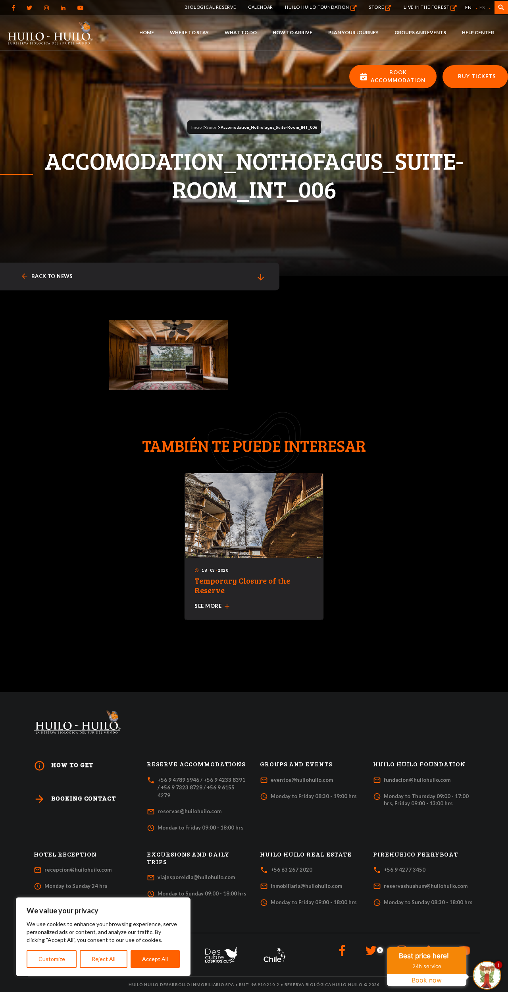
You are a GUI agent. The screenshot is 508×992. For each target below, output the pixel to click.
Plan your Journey (353, 32)
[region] (103, 936)
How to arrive (292, 32)
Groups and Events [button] (296, 764)
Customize (51, 958)
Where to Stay (189, 32)
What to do (241, 32)
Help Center (478, 32)
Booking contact (75, 799)
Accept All (155, 958)
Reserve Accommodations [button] (196, 764)
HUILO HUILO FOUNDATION (317, 7)
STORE (377, 7)
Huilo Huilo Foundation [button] (419, 764)
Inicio (196, 127)
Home (146, 32)
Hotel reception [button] (65, 854)
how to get (63, 766)
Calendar (260, 7)
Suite (211, 127)
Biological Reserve (210, 7)
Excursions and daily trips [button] (188, 858)
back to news (47, 276)
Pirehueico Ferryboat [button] (415, 854)
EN (468, 7)
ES (482, 7)
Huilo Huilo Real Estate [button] (306, 854)
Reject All (103, 958)
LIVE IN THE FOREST (427, 7)
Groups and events (420, 32)
